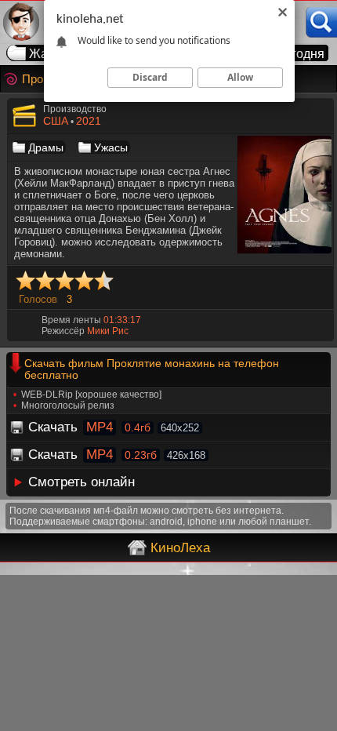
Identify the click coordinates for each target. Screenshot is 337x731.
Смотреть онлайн (81, 482)
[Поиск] (321, 22)
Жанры (50, 53)
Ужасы (111, 147)
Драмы (45, 147)
